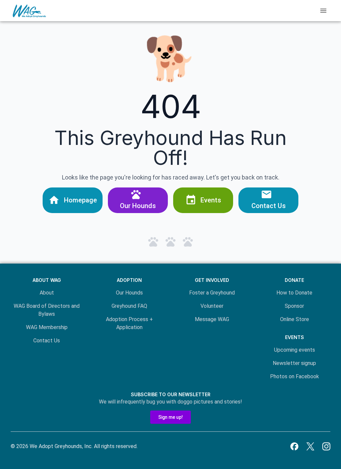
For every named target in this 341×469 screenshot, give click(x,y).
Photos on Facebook (294, 376)
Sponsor (294, 306)
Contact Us (46, 340)
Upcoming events (294, 350)
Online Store (294, 319)
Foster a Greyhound (212, 293)
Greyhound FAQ (129, 306)
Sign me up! (170, 417)
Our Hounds (129, 293)
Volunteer (211, 306)
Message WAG (212, 319)
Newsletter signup (294, 363)
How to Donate (294, 293)
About (47, 293)
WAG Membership (47, 327)
